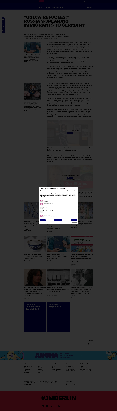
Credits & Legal (44, 196)
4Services (45, 212)
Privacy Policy (71, 195)
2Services (45, 201)
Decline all (43, 220)
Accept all (74, 220)
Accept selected (58, 220)
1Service (45, 208)
